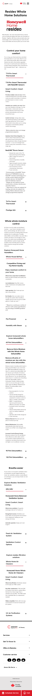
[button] (28, 3)
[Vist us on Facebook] (9, 660)
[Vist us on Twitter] (14, 660)
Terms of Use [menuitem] (19, 681)
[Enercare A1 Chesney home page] (8, 3)
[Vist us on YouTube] (23, 660)
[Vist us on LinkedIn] (19, 660)
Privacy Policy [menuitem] (13, 681)
